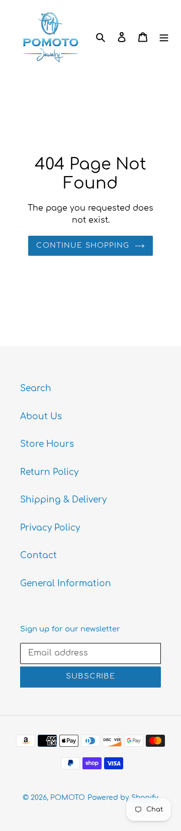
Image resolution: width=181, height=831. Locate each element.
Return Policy (49, 472)
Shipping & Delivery (63, 500)
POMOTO (67, 797)
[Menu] (163, 37)
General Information (65, 583)
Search (35, 388)
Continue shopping (82, 245)
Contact (38, 555)
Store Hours (47, 444)
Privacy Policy (50, 528)
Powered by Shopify (122, 797)
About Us (41, 416)
